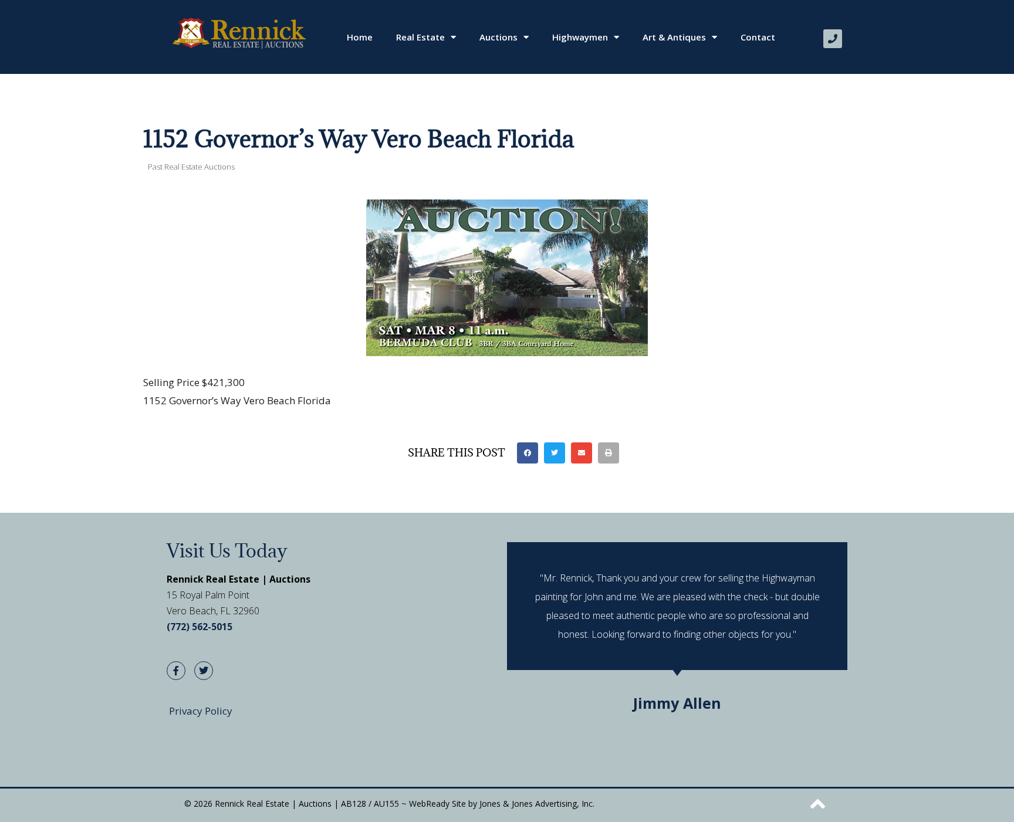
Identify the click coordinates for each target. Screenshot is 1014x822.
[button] (527, 453)
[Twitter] (203, 670)
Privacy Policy (200, 711)
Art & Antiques (674, 37)
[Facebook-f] (176, 670)
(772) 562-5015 (199, 626)
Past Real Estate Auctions (191, 166)
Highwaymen (580, 37)
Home (360, 37)
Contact (758, 37)
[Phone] (832, 38)
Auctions (498, 37)
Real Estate (420, 37)
